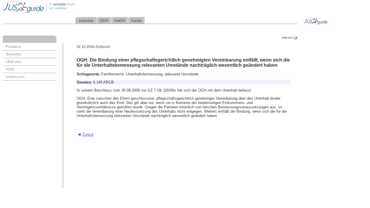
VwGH (119, 20)
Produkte (13, 46)
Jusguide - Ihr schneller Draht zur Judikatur (58, 7)
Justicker (86, 20)
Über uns (13, 62)
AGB (10, 69)
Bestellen (13, 54)
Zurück (88, 134)
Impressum (15, 77)
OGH (104, 20)
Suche (136, 20)
